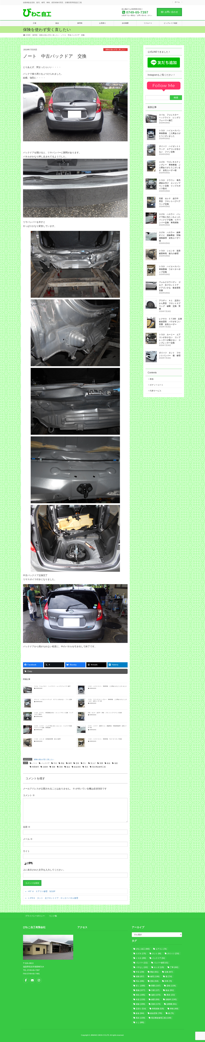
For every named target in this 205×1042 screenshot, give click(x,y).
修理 (70, 763)
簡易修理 (35, 767)
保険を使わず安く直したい (115, 50)
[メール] (32, 980)
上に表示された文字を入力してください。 (44, 870)
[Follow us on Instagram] (39, 980)
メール (27, 839)
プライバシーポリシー (35, 916)
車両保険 (158, 1009)
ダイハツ (173, 953)
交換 (169, 972)
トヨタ (141, 958)
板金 (108, 763)
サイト (26, 851)
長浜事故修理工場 (99, 767)
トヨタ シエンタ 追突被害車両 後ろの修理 (47, 739)
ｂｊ (140, 1022)
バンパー (142, 963)
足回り (141, 1009)
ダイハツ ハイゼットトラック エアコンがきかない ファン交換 (53, 699)
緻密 (155, 999)
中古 (55, 763)
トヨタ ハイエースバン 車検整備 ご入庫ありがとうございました (107, 686)
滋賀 (116, 763)
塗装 (77, 763)
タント (156, 953)
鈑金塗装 (77, 767)
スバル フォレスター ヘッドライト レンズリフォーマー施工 (52, 686)
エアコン (161, 949)
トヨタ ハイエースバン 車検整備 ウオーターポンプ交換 (105, 739)
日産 (155, 990)
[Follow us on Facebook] (26, 980)
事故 (62, 763)
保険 (140, 976)
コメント (29, 795)
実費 (101, 763)
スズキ (141, 953)
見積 (61, 767)
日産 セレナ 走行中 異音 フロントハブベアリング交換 (105, 712)
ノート (34, 763)
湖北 (140, 995)
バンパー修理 (161, 963)
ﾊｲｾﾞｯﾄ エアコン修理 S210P (41, 891)
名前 (26, 827)
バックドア (45, 763)
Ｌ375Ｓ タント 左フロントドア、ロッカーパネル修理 (53, 898)
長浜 (86, 767)
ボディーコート (156, 385)
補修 (53, 767)
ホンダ (159, 967)
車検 (152, 379)
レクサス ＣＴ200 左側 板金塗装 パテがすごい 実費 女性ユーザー (171, 321)
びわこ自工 (142, 949)
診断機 (172, 1004)
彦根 (171, 986)
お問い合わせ (171, 12)
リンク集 (53, 916)
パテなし (142, 967)
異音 (171, 995)
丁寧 (174, 967)
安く (84, 763)
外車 (168, 981)
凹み (140, 981)
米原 (140, 999)
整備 (140, 990)
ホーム (177, 2)
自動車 (45, 767)
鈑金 (68, 767)
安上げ (93, 763)
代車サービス (155, 391)
